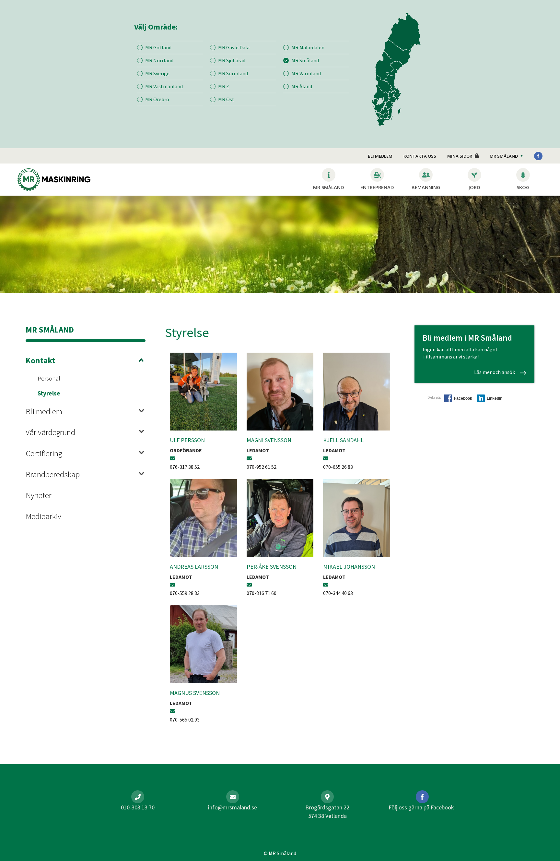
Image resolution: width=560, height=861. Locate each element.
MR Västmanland (164, 86)
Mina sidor (459, 156)
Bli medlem (380, 156)
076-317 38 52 (185, 467)
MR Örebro (157, 99)
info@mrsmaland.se (232, 807)
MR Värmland (306, 73)
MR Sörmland (233, 73)
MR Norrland (159, 60)
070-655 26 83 (338, 467)
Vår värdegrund (50, 432)
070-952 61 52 (261, 467)
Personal (49, 378)
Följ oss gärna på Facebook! (422, 807)
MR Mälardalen (307, 47)
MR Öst (226, 99)
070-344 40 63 (338, 593)
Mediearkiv (43, 516)
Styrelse (49, 393)
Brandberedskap (53, 474)
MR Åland (301, 86)
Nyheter (39, 495)
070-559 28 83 (185, 593)
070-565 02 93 (185, 719)
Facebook (463, 398)
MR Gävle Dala (234, 47)
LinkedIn (494, 398)
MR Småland (305, 60)
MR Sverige (157, 73)
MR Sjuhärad (231, 60)
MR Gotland (158, 47)
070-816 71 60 (261, 593)
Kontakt (40, 360)
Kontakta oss (419, 156)
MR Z (223, 86)
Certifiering (44, 453)
